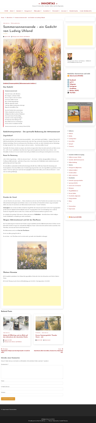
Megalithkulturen (73, 190)
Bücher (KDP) (74, 90)
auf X (71, 82)
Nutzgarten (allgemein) (75, 167)
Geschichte (46, 11)
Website (3, 392)
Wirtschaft (55, 11)
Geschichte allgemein (74, 196)
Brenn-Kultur (72, 193)
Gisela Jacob (47, 340)
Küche (11, 11)
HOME (6, 11)
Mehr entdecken (73, 175)
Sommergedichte (14, 83)
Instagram (73, 86)
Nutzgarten (27, 11)
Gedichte (6, 83)
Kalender (18, 11)
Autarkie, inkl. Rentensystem (76, 159)
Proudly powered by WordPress (37, 420)
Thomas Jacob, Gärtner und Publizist (21, 36)
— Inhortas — (48, 3)
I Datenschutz (13, 409)
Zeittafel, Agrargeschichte (76, 180)
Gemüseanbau (72, 172)
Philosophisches (15, 23)
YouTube (72, 92)
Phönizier (71, 188)
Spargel (71, 143)
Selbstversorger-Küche (75, 157)
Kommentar (5, 364)
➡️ (68, 80)
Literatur (63, 11)
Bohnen (71, 133)
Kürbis (70, 136)
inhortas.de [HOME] (76, 76)
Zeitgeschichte (73, 198)
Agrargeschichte (73, 183)
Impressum (72, 208)
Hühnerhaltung (73, 162)
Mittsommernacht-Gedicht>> (28, 83)
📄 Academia (71, 88)
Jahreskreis (6, 23)
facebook (73, 80)
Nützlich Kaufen (73, 11)
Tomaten (71, 146)
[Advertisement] (32, 183)
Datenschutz (72, 206)
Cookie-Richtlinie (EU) (86, 11)
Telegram (73, 84)
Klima (70, 201)
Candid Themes (63, 420)
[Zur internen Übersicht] (80, 122)
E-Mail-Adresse (5, 386)
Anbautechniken (73, 170)
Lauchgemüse (72, 138)
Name (2, 381)
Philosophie (37, 11)
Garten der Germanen (75, 185)
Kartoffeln (71, 141)
